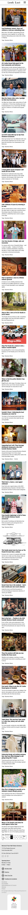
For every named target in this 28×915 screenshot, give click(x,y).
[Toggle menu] (24, 2)
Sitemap (4, 887)
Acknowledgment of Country (9, 885)
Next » (24, 837)
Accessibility (5, 883)
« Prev (4, 837)
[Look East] (14, 2)
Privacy (3, 888)
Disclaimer (4, 882)
